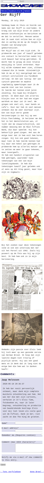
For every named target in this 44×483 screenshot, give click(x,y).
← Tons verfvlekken (10, 472)
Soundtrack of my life (15, 11)
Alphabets (27, 11)
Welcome (4, 11)
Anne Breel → (37, 472)
